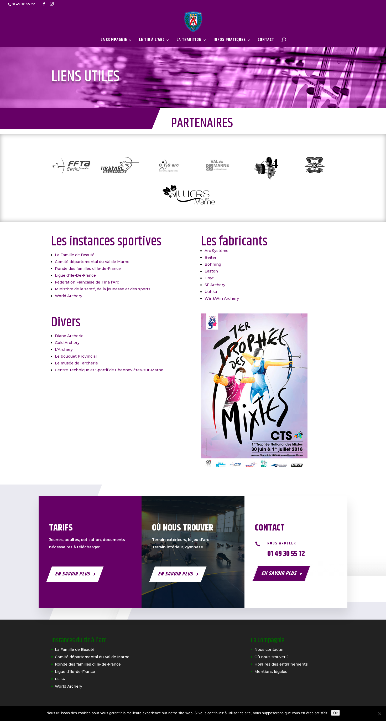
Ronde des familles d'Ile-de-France (88, 664)
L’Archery (64, 349)
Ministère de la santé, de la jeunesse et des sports (102, 289)
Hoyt (209, 278)
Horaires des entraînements (281, 664)
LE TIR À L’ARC (152, 40)
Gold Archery (67, 342)
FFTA (60, 679)
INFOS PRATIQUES (229, 40)
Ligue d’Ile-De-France (75, 275)
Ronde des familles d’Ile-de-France (88, 268)
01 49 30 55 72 (286, 553)
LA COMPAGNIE (114, 40)
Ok (335, 713)
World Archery (68, 295)
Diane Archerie (69, 335)
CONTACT (266, 40)
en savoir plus (73, 574)
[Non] (379, 713)
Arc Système (216, 250)
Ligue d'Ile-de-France (75, 671)
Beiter (210, 257)
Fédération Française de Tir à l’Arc (87, 282)
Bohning (213, 264)
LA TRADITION (189, 40)
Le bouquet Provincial (76, 356)
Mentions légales (270, 671)
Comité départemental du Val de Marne (92, 261)
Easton (211, 271)
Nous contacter (269, 649)
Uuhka (211, 291)
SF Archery (215, 284)
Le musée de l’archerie (76, 363)
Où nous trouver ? (271, 657)
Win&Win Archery (222, 298)
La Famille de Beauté (75, 255)
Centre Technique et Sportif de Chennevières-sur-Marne (109, 370)
